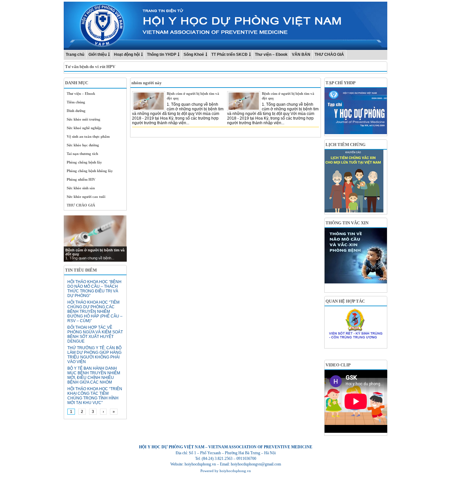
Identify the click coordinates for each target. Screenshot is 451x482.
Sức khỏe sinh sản (81, 188)
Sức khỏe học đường (83, 145)
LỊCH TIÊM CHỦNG (345, 144)
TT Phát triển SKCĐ (229, 54)
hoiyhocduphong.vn (235, 471)
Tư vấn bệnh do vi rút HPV (90, 66)
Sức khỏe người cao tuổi (86, 197)
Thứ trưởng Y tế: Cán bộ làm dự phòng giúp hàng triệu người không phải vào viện (94, 355)
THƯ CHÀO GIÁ (329, 54)
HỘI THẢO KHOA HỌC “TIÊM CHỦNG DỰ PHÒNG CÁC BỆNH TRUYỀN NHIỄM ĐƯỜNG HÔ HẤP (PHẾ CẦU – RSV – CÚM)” (94, 311)
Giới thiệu (97, 54)
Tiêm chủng (76, 102)
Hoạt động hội (127, 54)
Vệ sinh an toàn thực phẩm (88, 136)
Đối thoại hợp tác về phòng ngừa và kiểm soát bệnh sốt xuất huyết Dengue (95, 334)
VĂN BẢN (301, 54)
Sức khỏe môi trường (83, 119)
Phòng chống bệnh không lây (90, 171)
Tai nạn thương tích (82, 154)
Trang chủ (75, 54)
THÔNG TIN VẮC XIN (347, 222)
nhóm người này (146, 82)
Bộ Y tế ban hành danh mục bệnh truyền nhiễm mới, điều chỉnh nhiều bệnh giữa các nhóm (93, 375)
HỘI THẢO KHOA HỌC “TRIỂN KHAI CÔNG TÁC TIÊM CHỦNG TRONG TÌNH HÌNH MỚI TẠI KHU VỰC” (94, 396)
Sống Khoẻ (194, 54)
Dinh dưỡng (76, 111)
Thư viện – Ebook (271, 54)
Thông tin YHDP (161, 54)
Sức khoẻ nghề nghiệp (84, 128)
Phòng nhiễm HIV (81, 179)
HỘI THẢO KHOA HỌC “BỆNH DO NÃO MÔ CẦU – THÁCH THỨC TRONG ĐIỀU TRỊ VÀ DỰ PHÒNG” (94, 288)
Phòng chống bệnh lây (84, 162)
